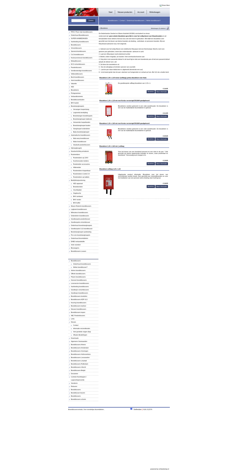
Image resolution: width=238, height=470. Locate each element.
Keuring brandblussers (78, 303)
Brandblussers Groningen (79, 351)
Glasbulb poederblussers (81, 145)
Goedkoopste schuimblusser (80, 222)
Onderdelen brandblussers (80, 216)
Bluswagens (75, 248)
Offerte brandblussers (78, 274)
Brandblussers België (78, 370)
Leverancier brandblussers (80, 283)
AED (72, 87)
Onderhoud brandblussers (135, 20)
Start (110, 12)
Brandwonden (78, 187)
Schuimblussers (76, 48)
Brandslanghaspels (77, 106)
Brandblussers (113, 20)
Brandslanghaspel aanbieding (81, 232)
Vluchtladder (77, 190)
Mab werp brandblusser (81, 138)
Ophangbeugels (76, 148)
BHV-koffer (76, 203)
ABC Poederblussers (78, 315)
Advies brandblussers (78, 270)
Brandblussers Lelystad (79, 361)
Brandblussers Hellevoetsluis (81, 354)
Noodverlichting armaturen (80, 151)
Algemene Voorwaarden (79, 341)
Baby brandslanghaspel (81, 132)
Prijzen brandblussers (78, 277)
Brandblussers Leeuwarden (80, 357)
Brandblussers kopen (78, 312)
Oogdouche (77, 193)
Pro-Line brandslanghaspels (80, 235)
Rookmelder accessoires (81, 164)
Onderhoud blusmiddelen (79, 238)
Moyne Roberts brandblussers (81, 206)
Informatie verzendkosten (81, 328)
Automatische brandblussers (80, 135)
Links (72, 319)
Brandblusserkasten (77, 100)
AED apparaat (78, 183)
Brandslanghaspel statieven (82, 119)
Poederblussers (76, 67)
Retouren (74, 386)
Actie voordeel (76, 245)
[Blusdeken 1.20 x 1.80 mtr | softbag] (109, 163)
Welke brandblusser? (153, 20)
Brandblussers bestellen (79, 296)
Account (140, 12)
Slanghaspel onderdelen (81, 129)
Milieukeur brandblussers (79, 212)
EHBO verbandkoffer (78, 241)
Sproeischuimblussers (78, 51)
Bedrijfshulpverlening (78, 180)
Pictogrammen (76, 93)
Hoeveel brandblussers (79, 280)
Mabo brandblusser (79, 141)
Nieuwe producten (125, 12)
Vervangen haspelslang (81, 109)
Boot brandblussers (77, 77)
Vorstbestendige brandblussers (81, 71)
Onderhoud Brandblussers (80, 35)
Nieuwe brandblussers (78, 309)
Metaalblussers (76, 61)
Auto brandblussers (77, 80)
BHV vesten (77, 200)
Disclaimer (74, 374)
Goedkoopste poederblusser (80, 219)
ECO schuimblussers (78, 64)
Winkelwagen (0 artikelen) (158, 28)
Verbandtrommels (77, 96)
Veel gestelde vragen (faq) (82, 332)
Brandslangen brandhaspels (82, 116)
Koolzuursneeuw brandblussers (81, 58)
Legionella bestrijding (80, 112)
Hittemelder (77, 167)
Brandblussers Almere (78, 344)
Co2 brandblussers (77, 54)
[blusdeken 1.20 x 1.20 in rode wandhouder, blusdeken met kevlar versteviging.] (109, 118)
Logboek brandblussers (79, 209)
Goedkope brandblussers (79, 293)
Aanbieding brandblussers (80, 42)
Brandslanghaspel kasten (81, 125)
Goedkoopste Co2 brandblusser (81, 229)
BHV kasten (75, 103)
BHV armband (78, 196)
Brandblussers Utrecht (78, 367)
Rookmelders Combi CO (81, 174)
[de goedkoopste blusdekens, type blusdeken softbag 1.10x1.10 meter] (109, 95)
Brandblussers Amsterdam (80, 348)
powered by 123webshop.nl (159, 469)
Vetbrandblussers (77, 74)
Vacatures (74, 383)
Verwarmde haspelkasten (81, 122)
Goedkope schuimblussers (80, 290)
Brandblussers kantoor (78, 306)
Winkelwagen (154, 12)
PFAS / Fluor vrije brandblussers (81, 32)
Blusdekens (75, 90)
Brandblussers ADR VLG (79, 299)
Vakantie (74, 83)
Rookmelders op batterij (81, 177)
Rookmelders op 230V (80, 158)
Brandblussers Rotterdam (79, 364)
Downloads (75, 338)
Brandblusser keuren (78, 393)
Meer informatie (161, 92)
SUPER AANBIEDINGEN (79, 38)
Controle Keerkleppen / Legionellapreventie (79, 378)
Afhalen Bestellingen (80, 335)
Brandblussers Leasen (78, 251)
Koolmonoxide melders (81, 161)
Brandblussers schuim (78, 399)
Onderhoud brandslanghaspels (81, 225)
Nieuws (73, 322)
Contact (122, 20)
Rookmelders (75, 154)
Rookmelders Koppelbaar (81, 171)
